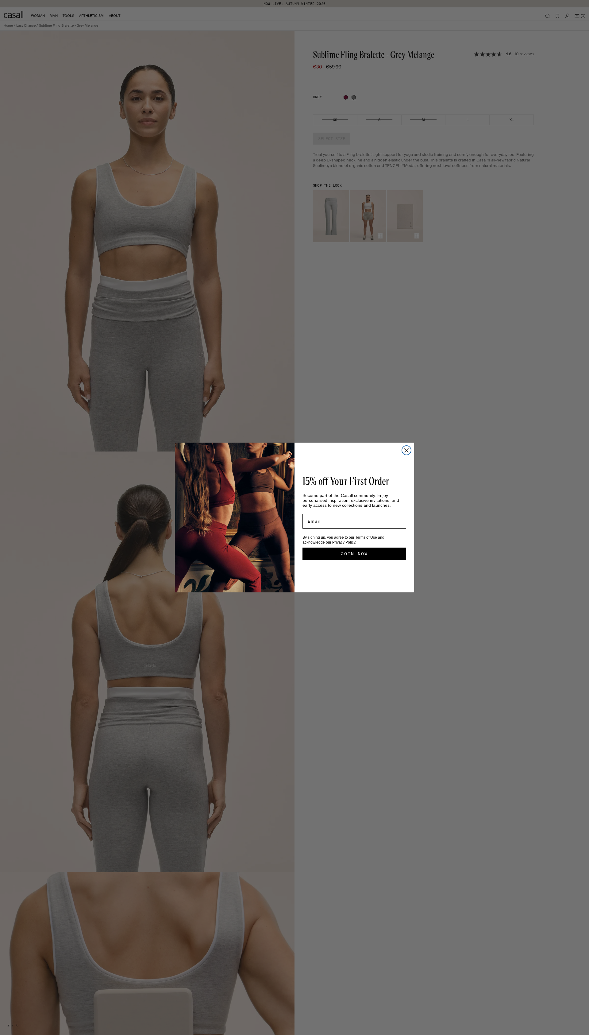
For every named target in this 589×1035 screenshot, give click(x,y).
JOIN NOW (354, 553)
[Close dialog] (406, 450)
